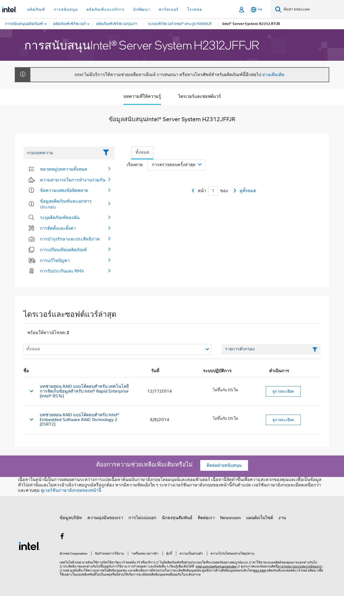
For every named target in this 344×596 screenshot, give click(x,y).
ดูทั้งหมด (248, 190)
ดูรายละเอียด (283, 391)
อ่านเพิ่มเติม (273, 74)
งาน (282, 517)
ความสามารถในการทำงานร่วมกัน (72, 179)
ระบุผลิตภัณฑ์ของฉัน (60, 217)
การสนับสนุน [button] (66, 9)
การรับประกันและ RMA (62, 271)
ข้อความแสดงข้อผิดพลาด (64, 190)
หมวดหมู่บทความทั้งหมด (63, 169)
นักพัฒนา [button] (141, 9)
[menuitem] (70, 24)
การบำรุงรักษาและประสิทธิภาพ (70, 239)
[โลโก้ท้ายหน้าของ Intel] (29, 545)
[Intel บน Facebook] (62, 537)
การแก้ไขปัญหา (55, 260)
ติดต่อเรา (206, 517)
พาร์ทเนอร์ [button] (168, 9)
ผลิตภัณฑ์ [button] (36, 9)
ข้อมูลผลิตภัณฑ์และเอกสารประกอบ (66, 204)
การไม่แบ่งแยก (142, 517)
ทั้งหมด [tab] (142, 152)
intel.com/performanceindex (216, 566)
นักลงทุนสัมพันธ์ (177, 517)
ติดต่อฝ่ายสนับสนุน (224, 465)
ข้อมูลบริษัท (71, 517)
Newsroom (230, 517)
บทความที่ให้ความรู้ (142, 96)
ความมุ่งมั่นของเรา (105, 517)
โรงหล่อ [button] (194, 9)
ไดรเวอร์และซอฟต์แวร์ (199, 96)
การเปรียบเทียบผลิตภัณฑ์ (63, 249)
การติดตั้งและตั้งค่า (58, 228)
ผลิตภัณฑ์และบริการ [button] (105, 9)
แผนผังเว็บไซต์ (259, 517)
